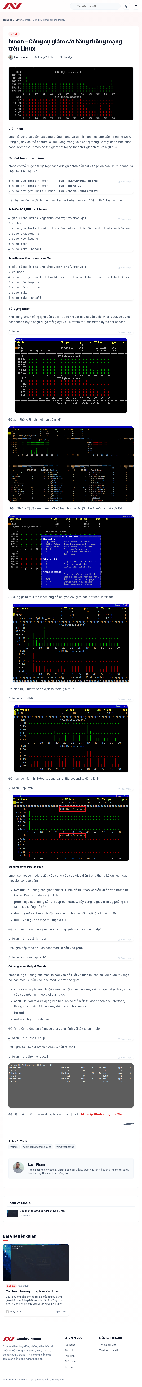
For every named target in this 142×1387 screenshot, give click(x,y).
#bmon (14, 1147)
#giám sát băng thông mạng (37, 1147)
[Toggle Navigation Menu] (136, 6)
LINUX (19, 19)
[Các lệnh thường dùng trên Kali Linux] (12, 1213)
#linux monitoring (65, 1147)
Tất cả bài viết (107, 1344)
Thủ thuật (70, 1361)
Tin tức (68, 1367)
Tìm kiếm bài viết (109, 1350)
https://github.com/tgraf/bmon (104, 1114)
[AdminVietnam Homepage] (12, 6)
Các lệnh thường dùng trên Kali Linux (42, 1210)
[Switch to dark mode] (126, 6)
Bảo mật (11, 1286)
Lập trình (69, 1356)
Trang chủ (8, 19)
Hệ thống (69, 1344)
